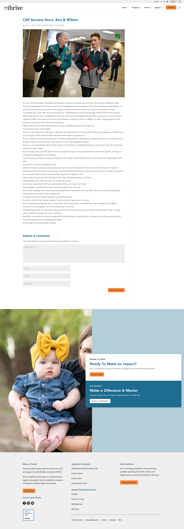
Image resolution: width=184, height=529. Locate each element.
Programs (135, 8)
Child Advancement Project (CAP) (84, 468)
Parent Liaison (77, 473)
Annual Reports (92, 520)
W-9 (120, 520)
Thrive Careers (77, 520)
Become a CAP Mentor (100, 401)
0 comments (59, 25)
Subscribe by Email (129, 482)
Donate (113, 520)
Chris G (27, 25)
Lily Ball (74, 494)
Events (147, 8)
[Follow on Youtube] (32, 503)
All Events (75, 509)
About (124, 8)
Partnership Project (79, 483)
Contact (156, 1)
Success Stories (48, 25)
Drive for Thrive (77, 499)
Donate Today (97, 374)
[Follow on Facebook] (24, 503)
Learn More (29, 491)
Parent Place (76, 478)
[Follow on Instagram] (28, 503)
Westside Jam (76, 504)
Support (158, 8)
